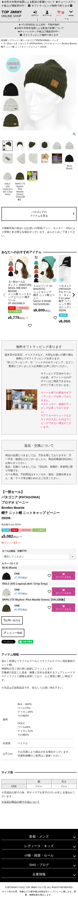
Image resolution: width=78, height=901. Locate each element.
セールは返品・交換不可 (15, 551)
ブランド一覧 (16, 40)
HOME (4, 40)
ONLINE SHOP (11, 13)
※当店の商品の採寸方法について (20, 801)
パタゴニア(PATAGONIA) (37, 40)
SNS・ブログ (39, 865)
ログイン (35, 15)
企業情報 (39, 874)
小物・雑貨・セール (39, 855)
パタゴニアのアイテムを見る (39, 213)
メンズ (55, 40)
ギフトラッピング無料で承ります (40, 35)
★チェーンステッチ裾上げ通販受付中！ (39, 31)
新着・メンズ (39, 836)
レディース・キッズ (39, 846)
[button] (4, 295)
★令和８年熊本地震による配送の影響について (28, 1)
